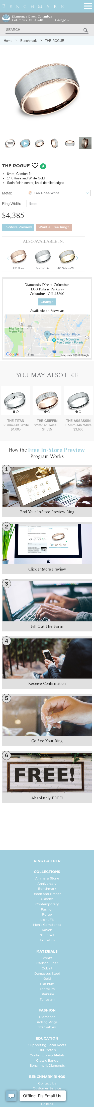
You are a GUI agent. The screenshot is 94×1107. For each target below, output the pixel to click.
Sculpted (47, 935)
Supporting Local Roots (47, 1045)
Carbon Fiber (47, 963)
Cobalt (47, 968)
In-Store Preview (18, 227)
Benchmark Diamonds (47, 1065)
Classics (47, 899)
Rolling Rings (47, 1022)
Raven (47, 930)
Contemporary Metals (47, 1055)
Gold (47, 978)
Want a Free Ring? (53, 227)
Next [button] (80, 258)
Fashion (47, 909)
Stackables (47, 1027)
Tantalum (47, 940)
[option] (18, 258)
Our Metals (47, 1050)
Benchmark (28, 41)
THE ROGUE (54, 41)
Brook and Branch (47, 894)
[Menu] (88, 5)
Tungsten (47, 999)
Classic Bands (47, 1060)
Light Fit (47, 920)
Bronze (47, 958)
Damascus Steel (47, 973)
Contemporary (47, 904)
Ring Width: (11, 203)
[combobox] (58, 193)
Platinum (47, 984)
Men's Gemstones (47, 925)
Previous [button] (12, 258)
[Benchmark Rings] (33, 6)
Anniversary (47, 883)
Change (61, 20)
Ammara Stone (47, 878)
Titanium (47, 994)
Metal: (7, 193)
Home (8, 41)
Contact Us (47, 1083)
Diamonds (47, 1017)
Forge (47, 914)
